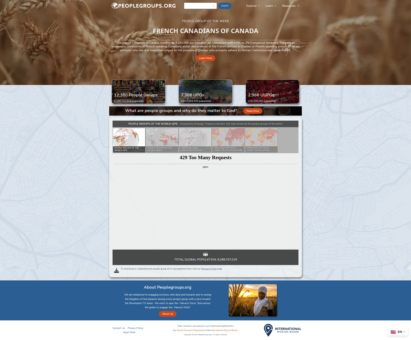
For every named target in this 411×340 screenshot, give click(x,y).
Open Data (129, 332)
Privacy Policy (135, 328)
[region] (205, 185)
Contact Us (118, 328)
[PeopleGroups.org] (144, 5)
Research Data (208, 268)
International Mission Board (224, 330)
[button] (258, 5)
